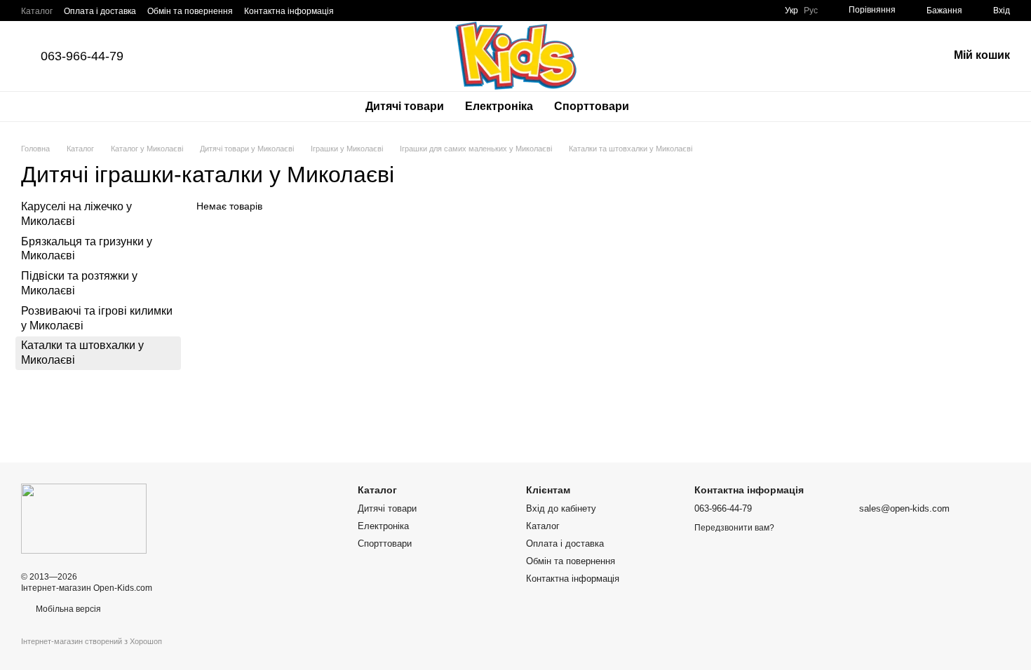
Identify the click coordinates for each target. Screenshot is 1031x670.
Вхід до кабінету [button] (561, 508)
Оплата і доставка (100, 11)
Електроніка (499, 106)
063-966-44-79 (82, 56)
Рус (811, 10)
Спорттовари (591, 106)
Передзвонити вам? (734, 528)
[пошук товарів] (665, 106)
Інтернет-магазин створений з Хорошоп (91, 641)
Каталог (37, 11)
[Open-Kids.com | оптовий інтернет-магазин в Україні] (84, 518)
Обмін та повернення (190, 11)
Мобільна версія (67, 609)
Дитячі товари (404, 106)
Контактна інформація (289, 11)
